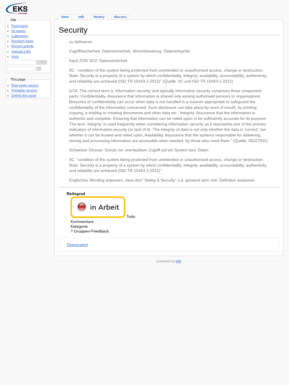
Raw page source (24, 85)
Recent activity (22, 46)
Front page (19, 26)
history (99, 17)
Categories (19, 36)
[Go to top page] (16, 13)
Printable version (24, 90)
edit (81, 17)
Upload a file (21, 52)
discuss (120, 17)
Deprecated (77, 244)
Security (73, 30)
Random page (22, 41)
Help (15, 57)
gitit (178, 261)
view (65, 17)
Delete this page (23, 96)
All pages (18, 31)
